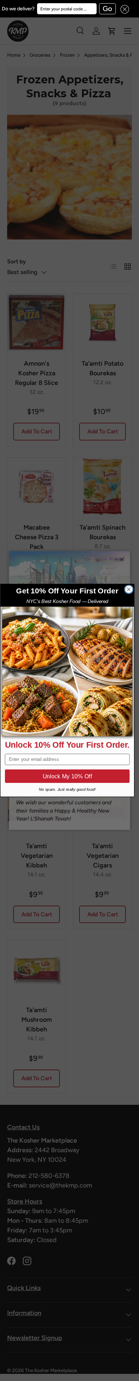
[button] (122, 8)
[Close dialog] (129, 589)
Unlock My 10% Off (67, 776)
